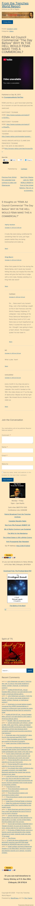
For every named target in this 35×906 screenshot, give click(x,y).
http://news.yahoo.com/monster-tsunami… (16, 136)
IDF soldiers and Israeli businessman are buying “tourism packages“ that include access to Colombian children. (17, 782)
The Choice (11, 838)
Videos (11, 31)
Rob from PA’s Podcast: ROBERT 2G (17, 525)
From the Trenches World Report (15, 4)
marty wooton (10, 225)
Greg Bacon (9, 257)
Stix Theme (28, 898)
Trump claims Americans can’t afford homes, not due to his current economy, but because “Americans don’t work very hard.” (16, 756)
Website (5, 464)
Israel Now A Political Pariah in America (19, 801)
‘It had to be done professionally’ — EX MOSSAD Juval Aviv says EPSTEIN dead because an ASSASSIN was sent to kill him (17, 842)
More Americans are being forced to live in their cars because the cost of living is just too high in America (16, 811)
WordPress (15, 898)
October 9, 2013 (12, 29)
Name (4, 447)
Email (4, 455)
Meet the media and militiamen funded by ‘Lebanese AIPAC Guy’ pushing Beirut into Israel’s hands (16, 805)
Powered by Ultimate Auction (26, 905)
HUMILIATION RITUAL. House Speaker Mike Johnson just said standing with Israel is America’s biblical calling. (17, 692)
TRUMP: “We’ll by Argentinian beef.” (18, 721)
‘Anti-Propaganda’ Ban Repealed (17, 541)
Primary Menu (7, 22)
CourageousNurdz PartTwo (13, 97)
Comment (6, 435)
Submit (30, 670)
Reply (6, 248)
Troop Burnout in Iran (13, 786)
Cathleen (24, 169)
